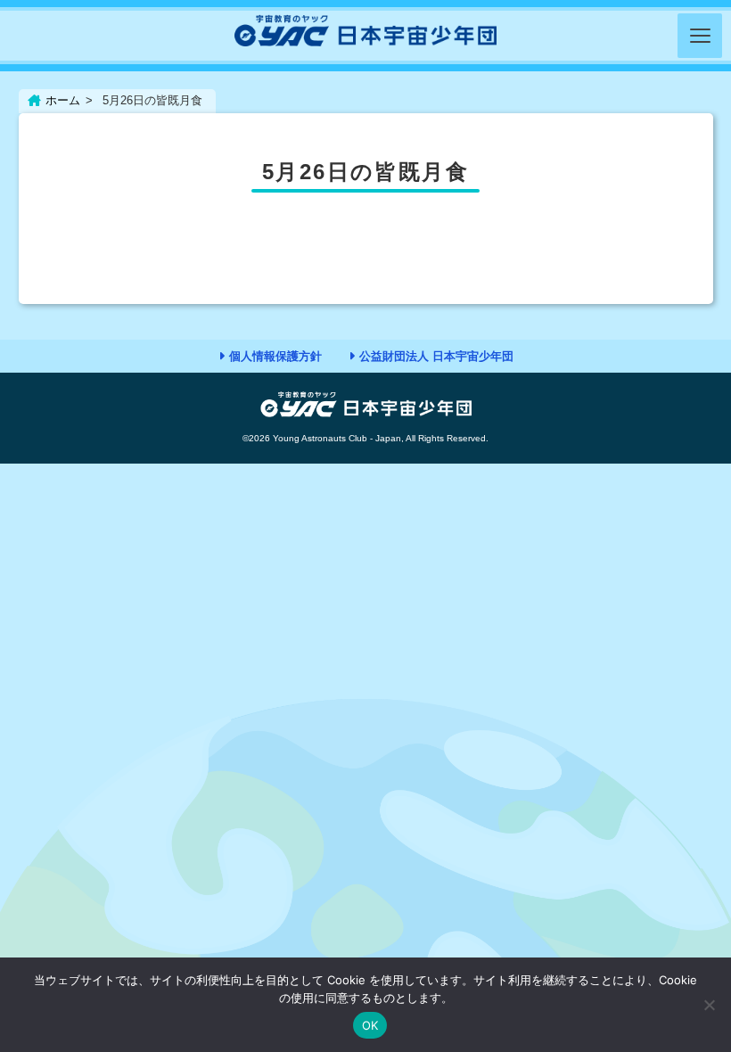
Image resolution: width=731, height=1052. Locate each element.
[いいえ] (709, 1005)
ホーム (62, 100)
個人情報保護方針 (275, 356)
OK (370, 1025)
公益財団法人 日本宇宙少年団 (436, 356)
